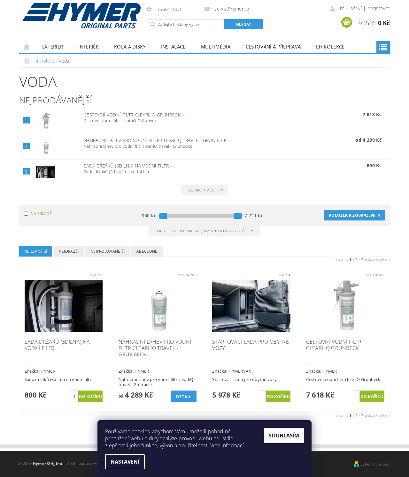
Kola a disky (130, 46)
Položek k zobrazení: (354, 215)
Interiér (88, 46)
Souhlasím (284, 435)
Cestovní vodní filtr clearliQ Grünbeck (135, 115)
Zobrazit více (201, 190)
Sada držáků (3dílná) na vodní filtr (129, 166)
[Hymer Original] (81, 15)
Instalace (173, 46)
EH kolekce (330, 46)
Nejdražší (69, 251)
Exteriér (52, 46)
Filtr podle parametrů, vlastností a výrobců (201, 230)
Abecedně (147, 251)
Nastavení (125, 461)
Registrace (378, 8)
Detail (183, 396)
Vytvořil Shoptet (375, 464)
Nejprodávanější (107, 251)
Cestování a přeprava (273, 46)
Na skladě (41, 213)
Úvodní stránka (27, 46)
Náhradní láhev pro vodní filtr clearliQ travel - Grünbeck (158, 140)
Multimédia (215, 46)
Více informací (227, 445)
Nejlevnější (35, 251)
